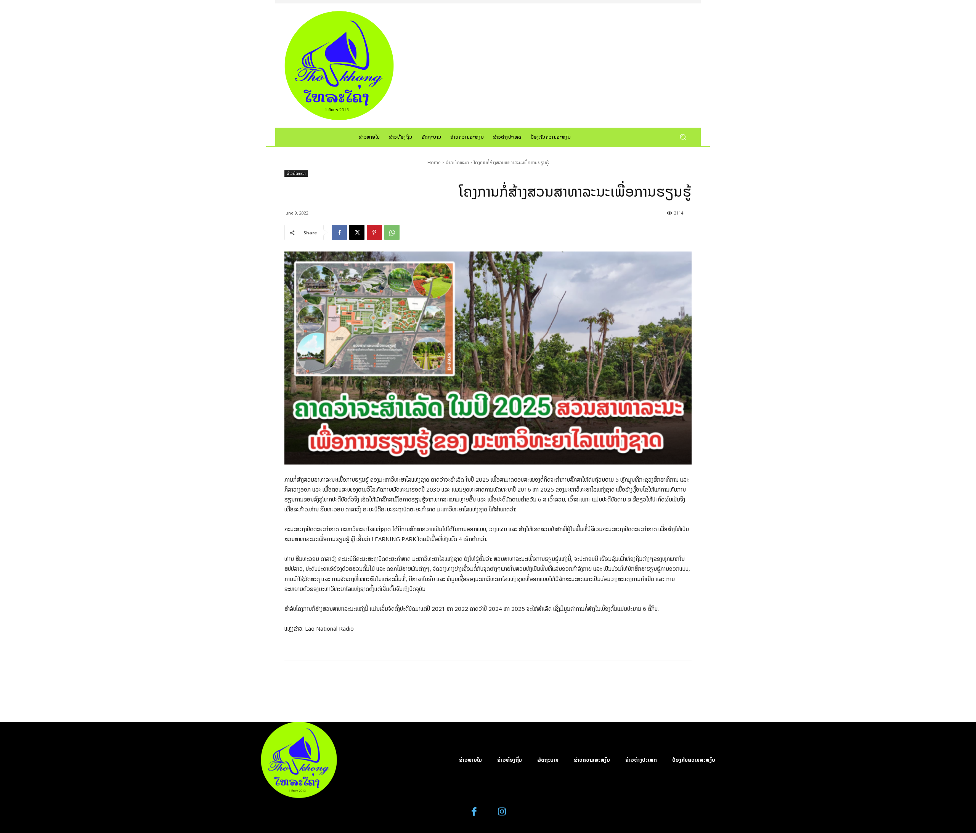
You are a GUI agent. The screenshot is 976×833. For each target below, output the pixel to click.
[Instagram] (502, 812)
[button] (683, 137)
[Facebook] (339, 232)
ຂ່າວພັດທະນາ (457, 162)
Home (434, 162)
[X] (356, 232)
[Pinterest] (374, 232)
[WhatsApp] (392, 232)
